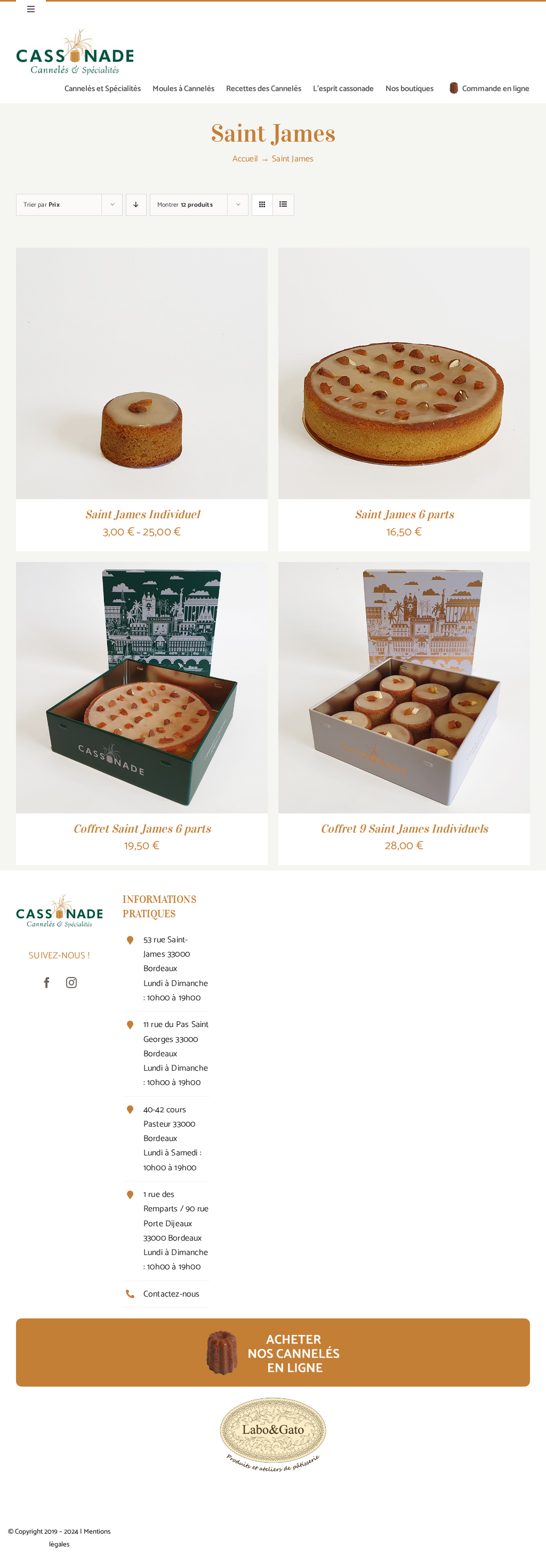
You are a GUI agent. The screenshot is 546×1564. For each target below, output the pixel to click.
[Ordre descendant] (136, 205)
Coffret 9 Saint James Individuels (404, 828)
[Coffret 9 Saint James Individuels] (404, 570)
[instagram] (71, 982)
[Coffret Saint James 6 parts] (142, 570)
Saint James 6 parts (404, 514)
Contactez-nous (171, 1294)
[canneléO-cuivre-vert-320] (74, 31)
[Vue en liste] (283, 204)
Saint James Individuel (142, 514)
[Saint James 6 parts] (404, 255)
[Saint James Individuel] (142, 255)
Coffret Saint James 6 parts (142, 828)
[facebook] (47, 982)
